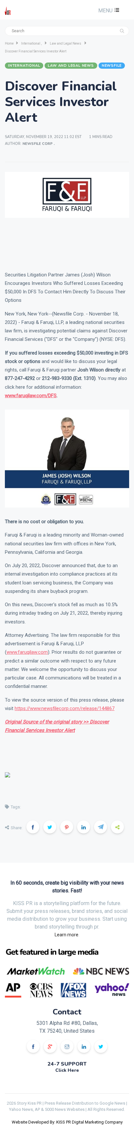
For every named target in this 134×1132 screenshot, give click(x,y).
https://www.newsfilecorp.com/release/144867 (64, 708)
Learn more (66, 934)
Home (9, 43)
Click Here (67, 1070)
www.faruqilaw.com (27, 652)
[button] (108, 10)
